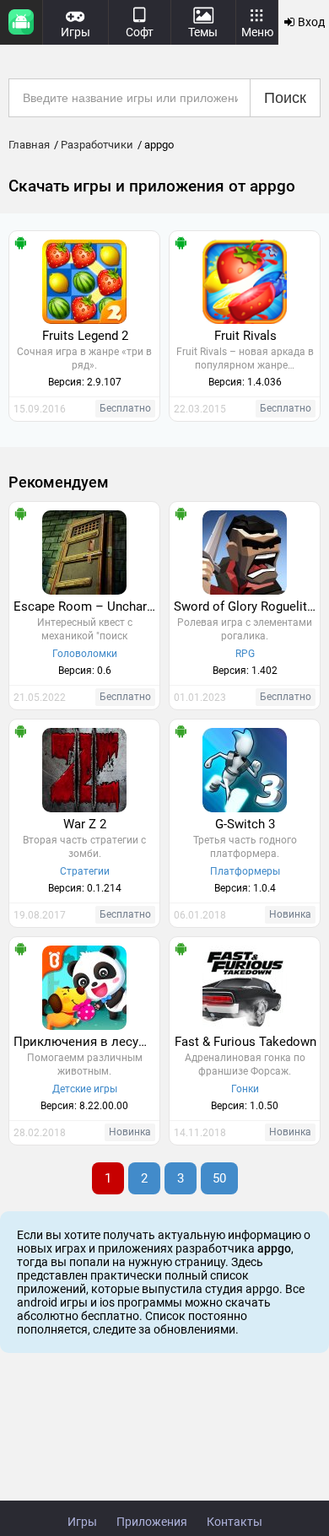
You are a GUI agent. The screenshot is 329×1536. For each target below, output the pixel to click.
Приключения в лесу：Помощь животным (86, 1041)
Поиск (285, 97)
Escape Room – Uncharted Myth (86, 606)
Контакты (234, 1521)
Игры (82, 1521)
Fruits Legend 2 (85, 335)
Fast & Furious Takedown (245, 1041)
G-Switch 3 (245, 824)
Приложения (151, 1521)
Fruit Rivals (245, 335)
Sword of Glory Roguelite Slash (247, 606)
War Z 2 (84, 824)
